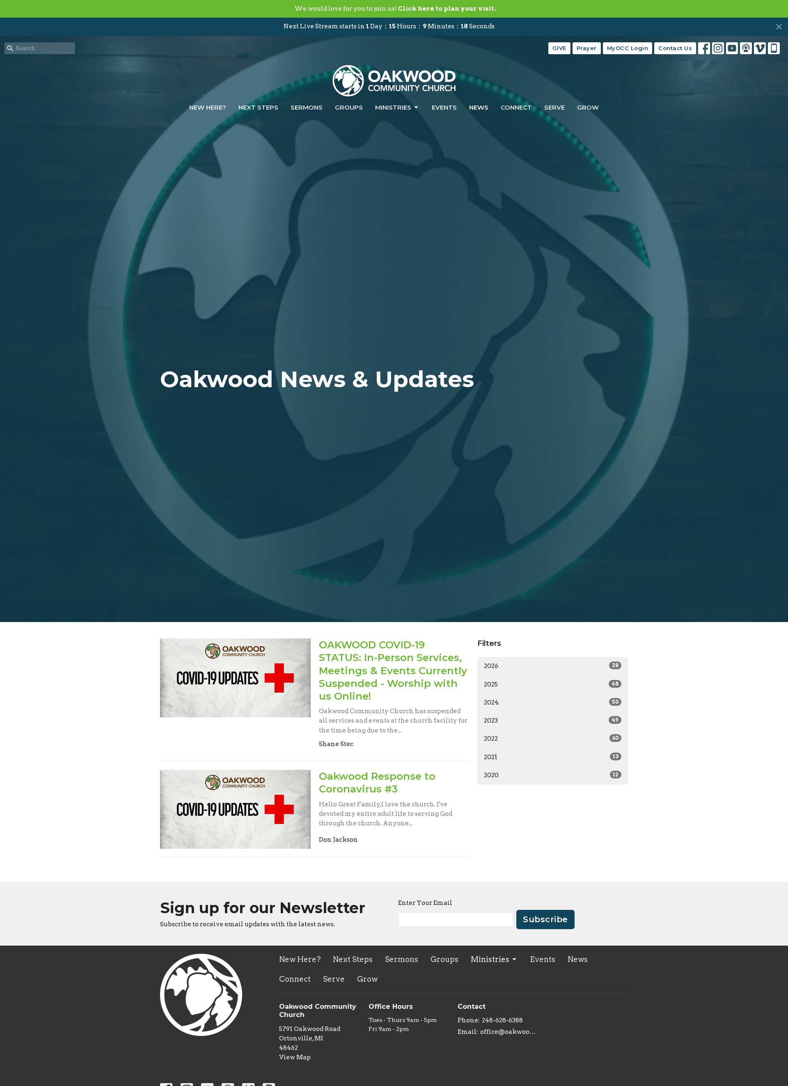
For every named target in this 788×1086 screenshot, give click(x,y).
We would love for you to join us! (395, 8)
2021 (551, 757)
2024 (551, 702)
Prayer (587, 48)
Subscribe (545, 919)
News (478, 107)
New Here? (207, 107)
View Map (295, 1057)
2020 (551, 775)
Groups (349, 107)
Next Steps (258, 107)
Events (444, 107)
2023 (551, 720)
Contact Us (675, 48)
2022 (551, 738)
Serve (554, 107)
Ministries (393, 107)
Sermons (307, 107)
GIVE (559, 48)
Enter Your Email (425, 903)
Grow (588, 107)
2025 (551, 684)
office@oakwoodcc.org (509, 1031)
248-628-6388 (502, 1020)
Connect (516, 107)
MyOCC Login (627, 48)
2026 (551, 666)
